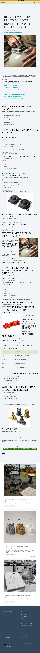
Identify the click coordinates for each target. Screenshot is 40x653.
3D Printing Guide (24, 614)
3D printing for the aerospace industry (28, 621)
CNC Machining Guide (25, 616)
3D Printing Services (8, 611)
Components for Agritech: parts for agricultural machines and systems (19, 499)
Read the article (32, 556)
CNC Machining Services (9, 612)
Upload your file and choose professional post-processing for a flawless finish (20, 448)
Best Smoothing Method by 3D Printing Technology (14, 96)
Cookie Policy (23, 633)
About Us (6, 632)
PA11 (13, 287)
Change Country (24, 637)
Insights (22, 618)
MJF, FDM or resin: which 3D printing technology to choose (17, 546)
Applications (12, 554)
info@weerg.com (7, 635)
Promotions (6, 614)
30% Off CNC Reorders (20, 0)
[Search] (35, 2)
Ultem (22, 620)
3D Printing (6, 32)
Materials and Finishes (12, 32)
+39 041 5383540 (7, 637)
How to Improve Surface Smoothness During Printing (14, 94)
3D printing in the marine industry (27, 623)
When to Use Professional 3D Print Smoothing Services (14, 100)
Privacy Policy (23, 632)
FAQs (22, 612)
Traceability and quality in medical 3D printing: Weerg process (17, 595)
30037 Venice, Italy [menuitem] (7, 646)
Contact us (6, 633)
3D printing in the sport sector (26, 625)
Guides (22, 611)
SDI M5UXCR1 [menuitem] (6, 647)
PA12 (9, 287)
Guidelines (19, 32)
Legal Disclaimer (24, 635)
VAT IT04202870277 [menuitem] (13, 646)
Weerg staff (7, 30)
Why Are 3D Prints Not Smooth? (10, 85)
